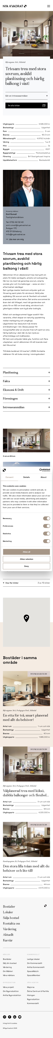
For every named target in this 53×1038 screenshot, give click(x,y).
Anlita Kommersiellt (35, 967)
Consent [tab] (9, 477)
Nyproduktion (33, 999)
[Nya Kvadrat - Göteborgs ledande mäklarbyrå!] (14, 6)
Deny (26, 566)
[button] (26, 618)
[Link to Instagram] (4, 1017)
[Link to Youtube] (19, 1017)
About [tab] (43, 477)
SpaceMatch (33, 971)
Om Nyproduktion (11, 991)
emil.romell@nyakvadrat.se (18, 225)
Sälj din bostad (10, 963)
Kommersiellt (33, 1003)
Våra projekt (8, 987)
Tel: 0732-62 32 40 (15, 222)
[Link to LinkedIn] (14, 1017)
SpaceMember (33, 975)
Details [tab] (26, 477)
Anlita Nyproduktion (12, 995)
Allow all (26, 552)
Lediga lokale (33, 959)
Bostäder (9, 906)
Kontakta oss (11, 923)
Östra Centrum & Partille (38, 991)
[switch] (46, 526)
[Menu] (48, 6)
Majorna (30, 987)
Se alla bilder (14, 105)
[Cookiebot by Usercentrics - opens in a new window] (39, 470)
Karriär (8, 940)
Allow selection (26, 559)
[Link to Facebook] (9, 1017)
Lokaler (8, 912)
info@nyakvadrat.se (15, 234)
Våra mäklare (9, 975)
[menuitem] (48, 6)
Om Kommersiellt (34, 963)
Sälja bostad (11, 918)
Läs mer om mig (16, 239)
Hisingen (31, 995)
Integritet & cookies (10, 1023)
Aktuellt (8, 935)
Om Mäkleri (8, 971)
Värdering (9, 929)
